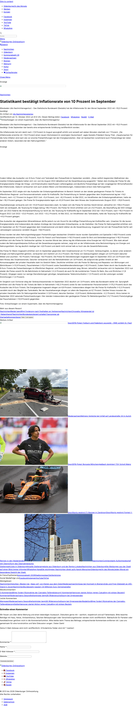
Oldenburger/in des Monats (15, 6)
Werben (7, 9)
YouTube (7, 22)
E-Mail (91, 117)
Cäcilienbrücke (54, 575)
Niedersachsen (10, 58)
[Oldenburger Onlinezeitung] (12, 666)
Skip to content (6, 1)
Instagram (8, 19)
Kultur (6, 67)
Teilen (23, 317)
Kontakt (7, 12)
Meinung (7, 64)
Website (3, 656)
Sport (6, 69)
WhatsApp (8, 28)
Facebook (8, 17)
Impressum (8, 699)
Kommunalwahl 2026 (26, 575)
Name (3, 647)
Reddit (84, 117)
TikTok (6, 25)
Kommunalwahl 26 (11, 55)
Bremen (7, 61)
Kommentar (5, 642)
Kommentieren (14, 317)
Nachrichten (9, 49)
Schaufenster (11, 72)
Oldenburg (8, 52)
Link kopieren (29, 317)
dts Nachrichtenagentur (23, 114)
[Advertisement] (66, 162)
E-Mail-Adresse (7, 651)
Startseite (4, 317)
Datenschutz (9, 702)
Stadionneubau (41, 575)
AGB (5, 705)
